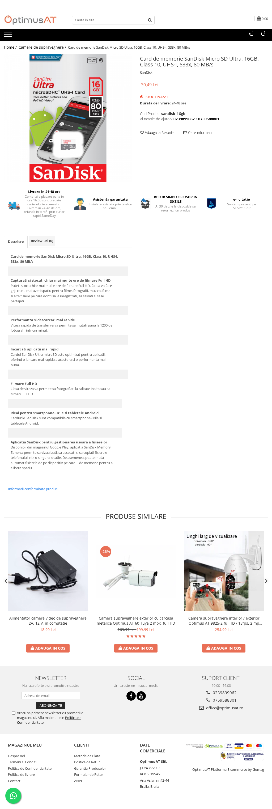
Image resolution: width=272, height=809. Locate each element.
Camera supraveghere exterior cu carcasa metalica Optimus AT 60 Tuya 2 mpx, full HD (136, 621)
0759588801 (224, 700)
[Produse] (8, 36)
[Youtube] (141, 696)
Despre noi (16, 755)
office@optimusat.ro (224, 707)
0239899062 (224, 692)
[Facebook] (131, 696)
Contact (14, 780)
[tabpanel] (68, 118)
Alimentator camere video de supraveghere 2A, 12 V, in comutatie (48, 621)
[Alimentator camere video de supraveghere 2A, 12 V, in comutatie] (48, 571)
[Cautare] (150, 20)
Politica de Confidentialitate (30, 768)
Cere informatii (199, 132)
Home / (11, 47)
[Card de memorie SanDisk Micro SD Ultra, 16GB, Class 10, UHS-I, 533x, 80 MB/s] (68, 118)
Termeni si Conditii (22, 762)
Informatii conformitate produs (32, 488)
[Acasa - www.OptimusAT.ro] (30, 20)
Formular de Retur (88, 774)
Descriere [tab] (16, 241)
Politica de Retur (87, 762)
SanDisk (146, 72)
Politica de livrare (21, 774)
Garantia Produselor (90, 768)
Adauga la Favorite (159, 132)
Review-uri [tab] (42, 240)
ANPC (78, 780)
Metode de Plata (87, 755)
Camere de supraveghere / (43, 47)
